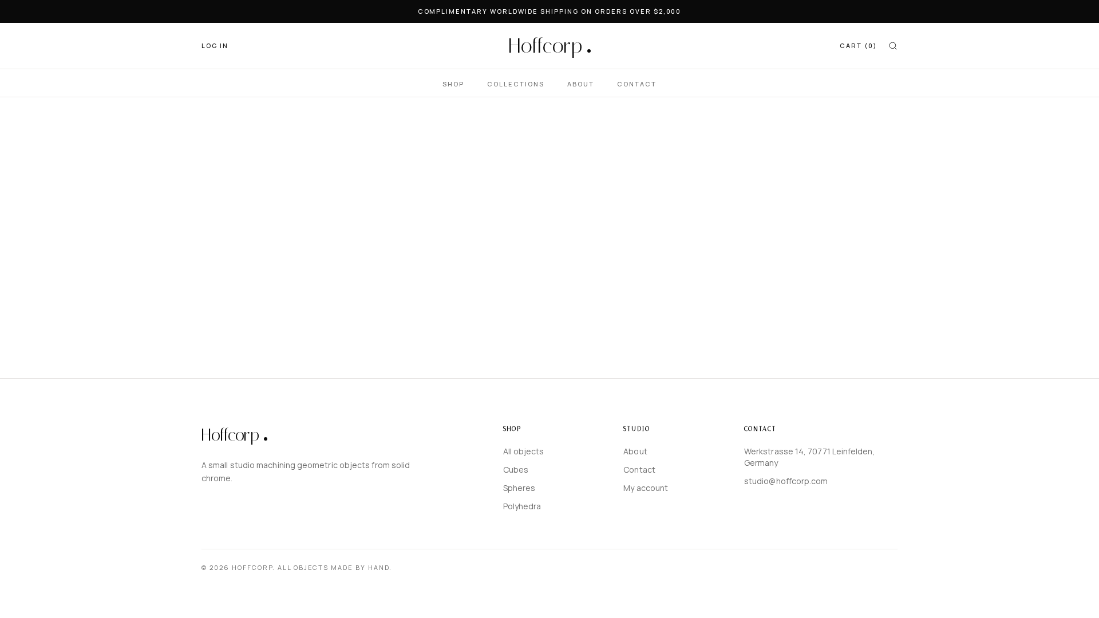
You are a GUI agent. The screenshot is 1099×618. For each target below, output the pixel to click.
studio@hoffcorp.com (786, 481)
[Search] (893, 45)
